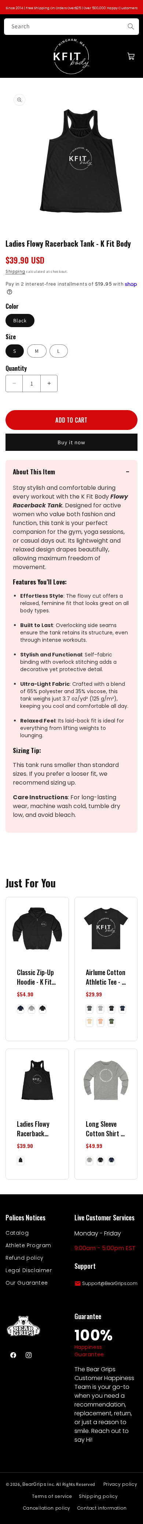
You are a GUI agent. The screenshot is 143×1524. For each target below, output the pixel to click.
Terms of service (52, 1496)
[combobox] (71, 26)
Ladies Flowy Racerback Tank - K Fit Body (33, 1128)
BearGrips (34, 1484)
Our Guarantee (27, 1282)
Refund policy (25, 1257)
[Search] (131, 26)
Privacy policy (120, 1484)
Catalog (17, 1233)
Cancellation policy (46, 1508)
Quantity (16, 368)
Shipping (15, 271)
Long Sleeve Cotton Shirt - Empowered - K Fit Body (105, 1128)
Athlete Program (28, 1245)
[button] (131, 56)
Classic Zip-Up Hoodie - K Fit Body (35, 977)
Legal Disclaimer (29, 1270)
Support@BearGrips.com (110, 1283)
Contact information (102, 1508)
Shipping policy (98, 1496)
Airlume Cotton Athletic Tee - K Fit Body (105, 977)
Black (20, 320)
